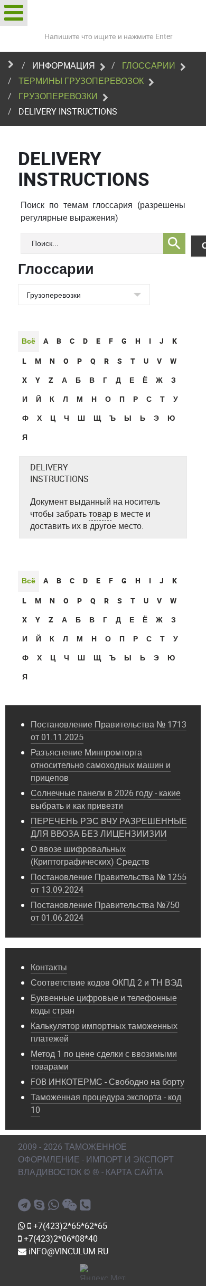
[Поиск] (174, 243)
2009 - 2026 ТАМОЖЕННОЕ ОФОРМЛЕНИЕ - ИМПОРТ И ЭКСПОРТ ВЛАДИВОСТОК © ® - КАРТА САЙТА (96, 1159)
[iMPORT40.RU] (41, 1205)
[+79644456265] (55, 1205)
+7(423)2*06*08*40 (60, 1239)
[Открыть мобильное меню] (13, 13)
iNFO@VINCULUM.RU (67, 1251)
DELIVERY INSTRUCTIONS (59, 473)
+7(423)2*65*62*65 (69, 1226)
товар (100, 514)
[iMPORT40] (26, 1205)
